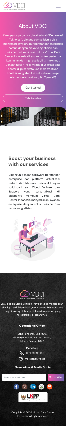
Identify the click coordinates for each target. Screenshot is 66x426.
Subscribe (55, 377)
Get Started (33, 87)
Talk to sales (33, 98)
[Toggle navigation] (58, 6)
